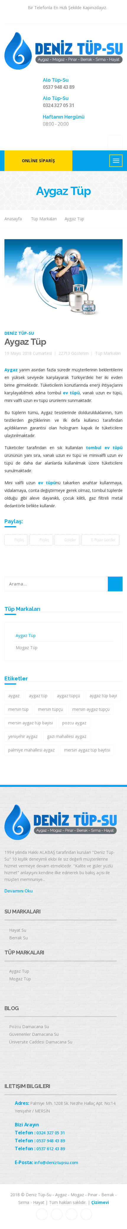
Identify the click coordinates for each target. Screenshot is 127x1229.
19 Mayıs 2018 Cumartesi (28, 353)
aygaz (13, 695)
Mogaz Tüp (27, 647)
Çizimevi (100, 1202)
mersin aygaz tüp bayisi (30, 723)
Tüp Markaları (44, 218)
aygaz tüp (38, 695)
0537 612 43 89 (50, 1148)
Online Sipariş (38, 160)
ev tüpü (71, 393)
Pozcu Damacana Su (29, 1026)
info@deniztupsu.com (56, 1162)
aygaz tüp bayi (103, 695)
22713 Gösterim (73, 353)
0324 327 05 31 (58, 105)
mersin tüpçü (50, 709)
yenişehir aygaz (23, 736)
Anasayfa (13, 218)
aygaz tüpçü (68, 695)
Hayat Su (17, 930)
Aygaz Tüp (74, 218)
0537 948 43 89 (58, 87)
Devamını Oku (18, 891)
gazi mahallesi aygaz (66, 736)
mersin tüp (18, 709)
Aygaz (11, 370)
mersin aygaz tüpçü (91, 709)
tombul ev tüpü (104, 447)
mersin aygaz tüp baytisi (87, 750)
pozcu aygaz (74, 723)
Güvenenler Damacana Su (34, 1034)
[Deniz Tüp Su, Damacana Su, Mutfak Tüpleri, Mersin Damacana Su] (63, 50)
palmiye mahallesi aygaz (31, 750)
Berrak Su (18, 938)
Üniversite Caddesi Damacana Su (40, 1042)
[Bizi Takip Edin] (51, 16)
